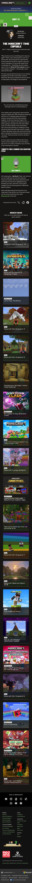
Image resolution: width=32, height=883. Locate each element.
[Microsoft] (27, 872)
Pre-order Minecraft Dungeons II (15, 10)
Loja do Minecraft (21, 816)
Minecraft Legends (6, 820)
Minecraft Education (6, 822)
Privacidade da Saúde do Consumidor (20, 875)
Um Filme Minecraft (6, 834)
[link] (6, 799)
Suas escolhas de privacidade (19, 879)
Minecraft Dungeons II (7, 816)
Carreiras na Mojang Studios (8, 830)
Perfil (18, 834)
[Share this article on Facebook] (27, 202)
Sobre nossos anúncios (24, 877)
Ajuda (18, 822)
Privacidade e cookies (5, 875)
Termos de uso (4, 877)
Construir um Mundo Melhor (8, 832)
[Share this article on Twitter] (18, 202)
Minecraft (4, 814)
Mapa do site (20, 826)
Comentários (20, 824)
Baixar (18, 828)
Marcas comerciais (13, 877)
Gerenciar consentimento (22, 863)
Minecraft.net (5, 196)
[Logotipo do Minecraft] (7, 3)
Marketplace (20, 814)
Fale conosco (20, 830)
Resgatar (19, 836)
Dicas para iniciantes (21, 821)
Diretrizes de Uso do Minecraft (9, 863)
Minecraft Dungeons (6, 818)
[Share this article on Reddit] (23, 202)
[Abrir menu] (29, 3)
